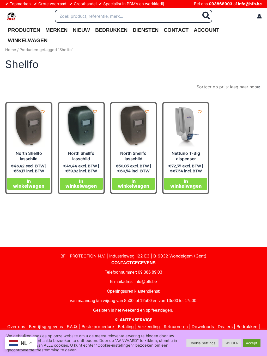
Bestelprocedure (98, 326)
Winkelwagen (27, 40)
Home (10, 49)
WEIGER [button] (232, 343)
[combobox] (133, 16)
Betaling (126, 326)
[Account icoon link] (259, 16)
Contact (176, 30)
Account (206, 30)
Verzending (149, 326)
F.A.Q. (72, 326)
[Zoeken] (206, 16)
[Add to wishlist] (42, 112)
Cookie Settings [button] (202, 343)
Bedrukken (111, 30)
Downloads (203, 326)
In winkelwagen (28, 184)
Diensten (146, 30)
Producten (24, 30)
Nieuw (81, 30)
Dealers (225, 326)
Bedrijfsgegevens (46, 326)
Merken (56, 30)
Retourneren (176, 326)
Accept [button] (251, 343)
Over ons (16, 326)
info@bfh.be (250, 3)
